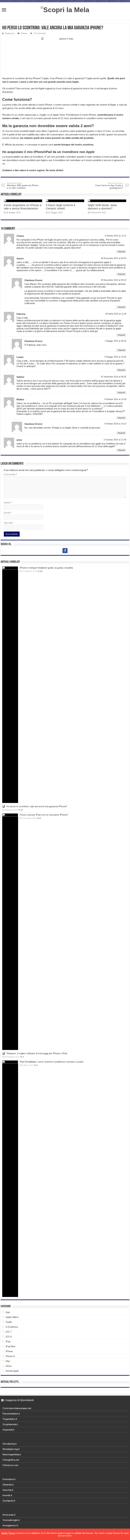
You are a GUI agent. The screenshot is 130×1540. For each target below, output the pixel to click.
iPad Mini (10, 1346)
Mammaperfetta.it (12, 1454)
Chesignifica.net (11, 1459)
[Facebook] (65, 550)
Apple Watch (12, 1317)
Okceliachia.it (9, 1443)
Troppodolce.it (10, 1419)
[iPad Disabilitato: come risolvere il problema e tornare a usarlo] (10, 1178)
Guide (9, 1322)
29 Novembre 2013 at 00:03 (113, 258)
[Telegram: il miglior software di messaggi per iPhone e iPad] (3, 1053)
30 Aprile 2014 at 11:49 (115, 314)
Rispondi (121, 252)
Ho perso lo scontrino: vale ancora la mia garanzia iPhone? (36, 806)
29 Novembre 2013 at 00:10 (113, 280)
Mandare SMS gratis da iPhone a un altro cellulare (22, 185)
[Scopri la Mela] (65, 9)
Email (7, 512)
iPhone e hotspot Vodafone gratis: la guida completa (46, 567)
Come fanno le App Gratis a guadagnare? (109, 185)
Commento (10, 474)
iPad (8, 1341)
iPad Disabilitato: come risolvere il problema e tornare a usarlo (51, 1061)
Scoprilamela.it (10, 1424)
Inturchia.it (8, 1490)
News (9, 1366)
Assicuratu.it (9, 1514)
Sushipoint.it (9, 1500)
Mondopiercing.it (11, 1449)
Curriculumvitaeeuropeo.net (17, 1408)
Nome (8, 502)
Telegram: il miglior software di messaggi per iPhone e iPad (36, 1053)
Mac (8, 1361)
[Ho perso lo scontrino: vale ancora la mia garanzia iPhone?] (3, 806)
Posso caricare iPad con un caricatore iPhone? (44, 814)
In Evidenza (12, 1326)
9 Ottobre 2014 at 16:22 (115, 424)
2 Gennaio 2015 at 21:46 (115, 439)
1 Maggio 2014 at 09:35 (115, 341)
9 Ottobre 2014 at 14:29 (115, 399)
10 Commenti (39, 33)
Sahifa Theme (8, 1533)
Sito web (8, 522)
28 (41, 571)
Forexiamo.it (9, 1479)
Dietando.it (8, 1484)
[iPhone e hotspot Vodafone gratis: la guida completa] (10, 684)
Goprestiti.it (8, 1429)
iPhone (24, 33)
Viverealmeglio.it (11, 1520)
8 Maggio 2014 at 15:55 (115, 357)
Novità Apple (12, 1371)
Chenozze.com (10, 1465)
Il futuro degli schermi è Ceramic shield (60, 207)
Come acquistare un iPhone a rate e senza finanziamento (22, 207)
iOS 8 (9, 1336)
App (8, 1312)
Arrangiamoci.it (10, 1525)
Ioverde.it (7, 1495)
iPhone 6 (10, 1356)
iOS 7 (9, 1331)
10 (22, 810)
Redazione (10, 33)
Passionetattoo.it (11, 1413)
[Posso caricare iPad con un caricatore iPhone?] (10, 931)
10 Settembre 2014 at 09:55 (113, 377)
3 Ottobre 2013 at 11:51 (115, 236)
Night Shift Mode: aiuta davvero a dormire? (102, 207)
